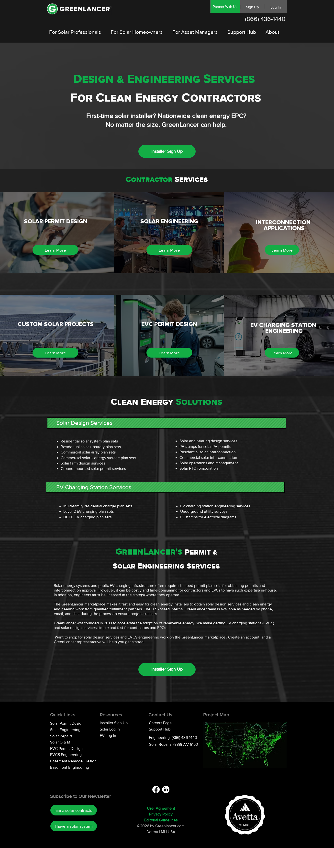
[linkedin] (165, 789)
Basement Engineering (69, 767)
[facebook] (156, 789)
